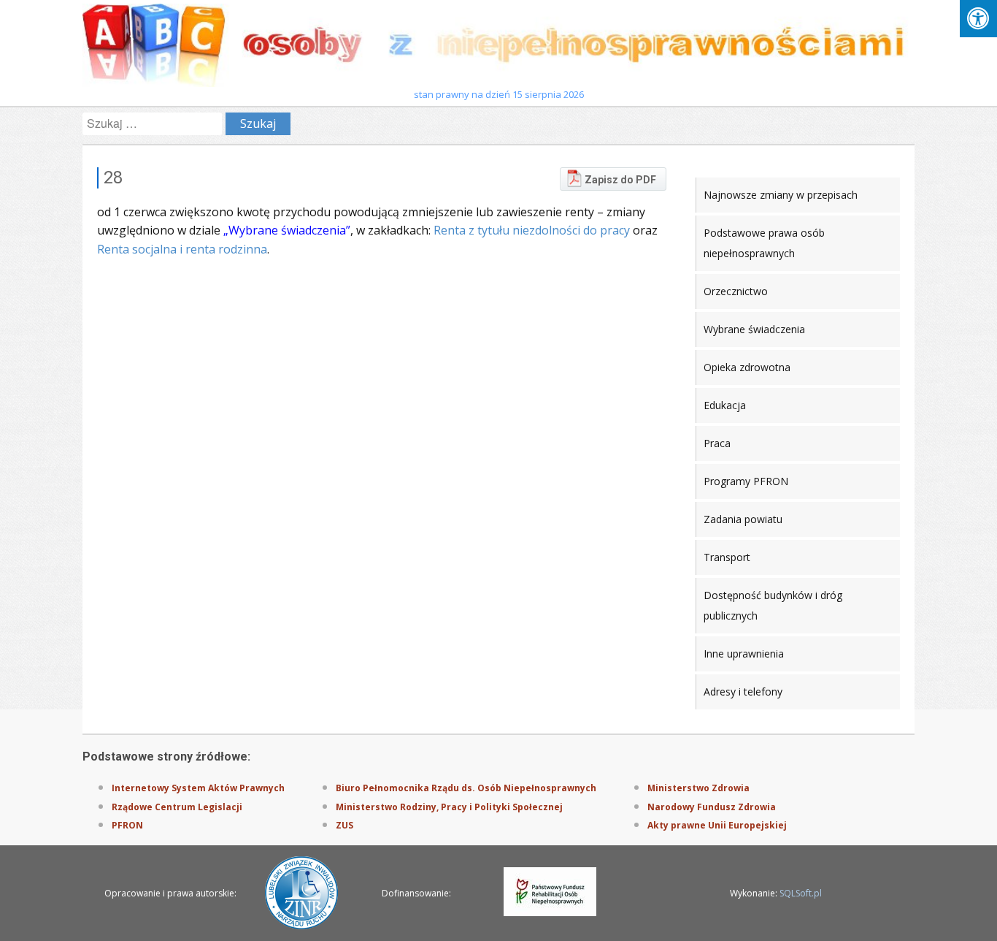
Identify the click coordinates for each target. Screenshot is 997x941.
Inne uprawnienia (744, 653)
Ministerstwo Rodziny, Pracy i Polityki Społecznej (449, 807)
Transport (727, 557)
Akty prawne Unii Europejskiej (717, 825)
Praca (717, 443)
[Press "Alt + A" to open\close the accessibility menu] (978, 18)
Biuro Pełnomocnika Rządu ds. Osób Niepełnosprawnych (466, 788)
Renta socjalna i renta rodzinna (182, 249)
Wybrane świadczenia (754, 329)
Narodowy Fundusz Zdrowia (711, 807)
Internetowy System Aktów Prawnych (198, 788)
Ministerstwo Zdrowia (698, 788)
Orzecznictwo (736, 291)
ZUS (344, 825)
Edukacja (725, 405)
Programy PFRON (746, 481)
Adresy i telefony (743, 691)
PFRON (127, 825)
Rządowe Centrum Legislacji (177, 807)
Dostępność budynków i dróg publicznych (773, 605)
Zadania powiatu (743, 519)
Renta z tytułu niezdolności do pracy (532, 230)
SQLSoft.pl (800, 893)
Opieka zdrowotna (747, 367)
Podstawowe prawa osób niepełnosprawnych (764, 243)
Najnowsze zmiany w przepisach (781, 195)
